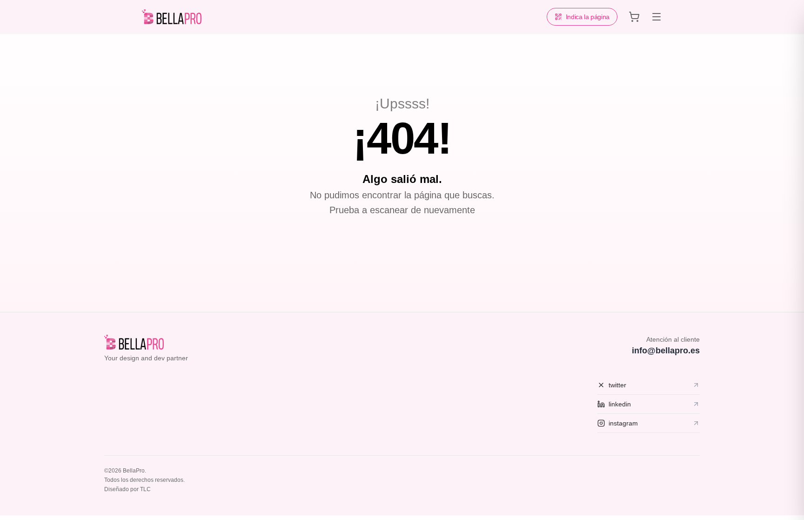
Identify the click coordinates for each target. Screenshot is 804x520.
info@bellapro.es (666, 350)
